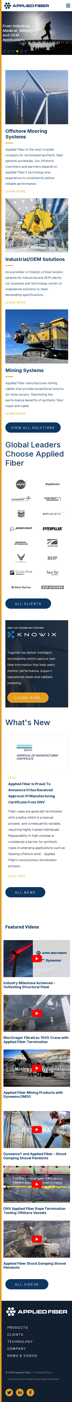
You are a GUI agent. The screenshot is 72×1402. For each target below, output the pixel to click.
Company (16, 1349)
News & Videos (22, 1356)
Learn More (28, 697)
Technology (20, 1342)
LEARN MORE (15, 191)
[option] (37, 33)
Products (17, 1327)
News (12, 777)
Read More (17, 876)
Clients (15, 1334)
